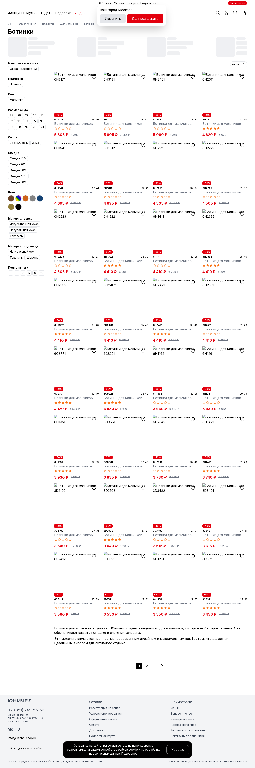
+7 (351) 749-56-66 (26, 710)
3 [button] (154, 666)
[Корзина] (244, 13)
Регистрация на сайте (104, 708)
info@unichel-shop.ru (22, 738)
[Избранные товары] (235, 13)
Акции (175, 708)
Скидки (79, 13)
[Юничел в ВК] (10, 729)
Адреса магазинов (183, 724)
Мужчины (34, 13)
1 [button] (139, 666)
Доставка (96, 730)
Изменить (113, 19)
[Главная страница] (9, 23)
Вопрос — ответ (182, 713)
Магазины (120, 3)
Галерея (133, 3)
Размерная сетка (182, 719)
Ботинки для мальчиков (73, 124)
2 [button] (147, 666)
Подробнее (129, 753)
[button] (162, 666)
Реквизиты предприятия (188, 736)
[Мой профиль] (226, 13)
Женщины (16, 13)
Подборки (63, 13)
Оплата (94, 724)
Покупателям (148, 3)
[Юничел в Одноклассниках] (19, 729)
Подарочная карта (102, 736)
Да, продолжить (145, 19)
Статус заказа (237, 3)
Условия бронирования (105, 713)
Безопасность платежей (188, 730)
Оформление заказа (103, 719)
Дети (48, 13)
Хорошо (177, 750)
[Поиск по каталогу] (217, 13)
